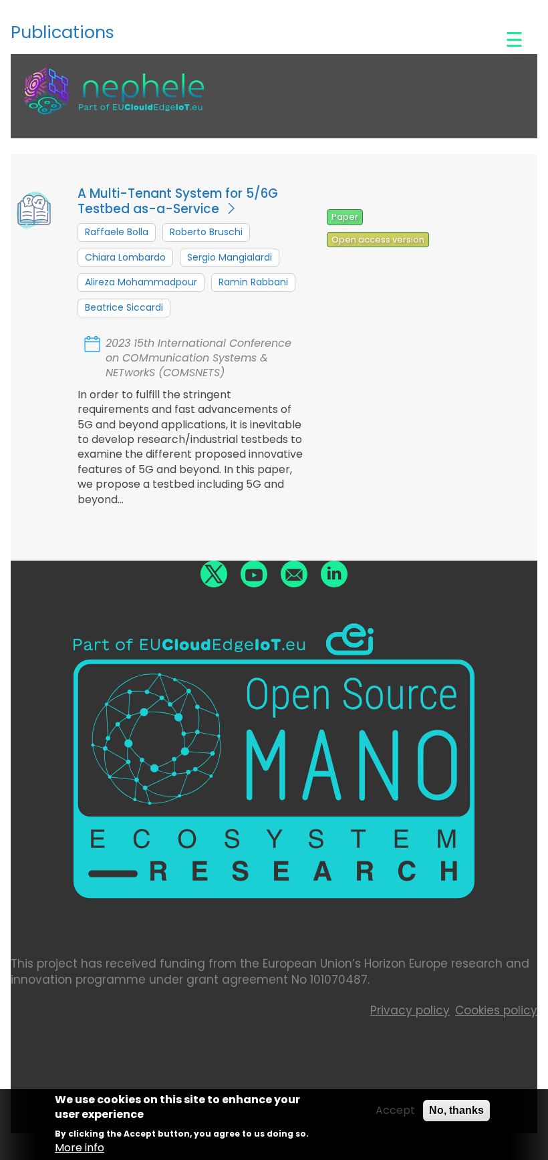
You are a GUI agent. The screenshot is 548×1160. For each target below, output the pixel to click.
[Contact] (294, 574)
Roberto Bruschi (206, 232)
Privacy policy (410, 1010)
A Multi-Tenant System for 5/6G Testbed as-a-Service (178, 200)
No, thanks (456, 1110)
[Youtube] (254, 574)
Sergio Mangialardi (229, 257)
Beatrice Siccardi (124, 307)
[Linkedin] (334, 574)
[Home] (114, 100)
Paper (344, 216)
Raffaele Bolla (116, 232)
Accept (395, 1110)
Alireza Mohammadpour (141, 282)
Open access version (377, 239)
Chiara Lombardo (125, 257)
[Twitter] (213, 574)
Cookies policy (496, 1010)
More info (79, 1148)
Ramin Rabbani (253, 282)
